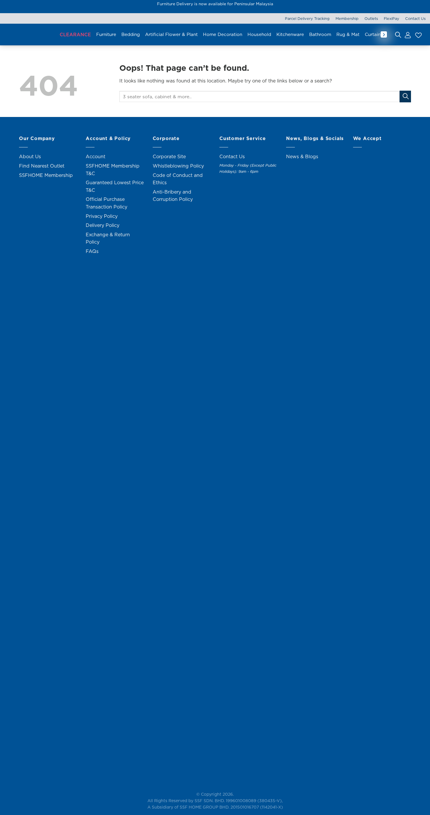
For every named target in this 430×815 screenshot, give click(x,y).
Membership (347, 18)
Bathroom (320, 34)
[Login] (407, 34)
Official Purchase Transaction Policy (106, 203)
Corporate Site (169, 156)
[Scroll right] (383, 34)
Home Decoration (222, 34)
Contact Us (415, 18)
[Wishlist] (417, 34)
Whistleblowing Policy (178, 166)
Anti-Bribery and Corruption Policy (173, 196)
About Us (30, 156)
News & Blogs (302, 156)
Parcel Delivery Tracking (307, 18)
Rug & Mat (348, 34)
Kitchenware (290, 34)
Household (259, 34)
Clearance (75, 34)
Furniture (106, 34)
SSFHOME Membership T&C (113, 170)
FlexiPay (391, 18)
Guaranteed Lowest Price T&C (115, 186)
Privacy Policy (102, 216)
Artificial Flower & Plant (171, 34)
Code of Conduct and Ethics (178, 179)
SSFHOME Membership (46, 175)
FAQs (92, 251)
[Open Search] (398, 34)
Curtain (373, 34)
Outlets (371, 18)
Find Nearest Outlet (41, 166)
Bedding (130, 34)
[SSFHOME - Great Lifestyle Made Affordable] (29, 34)
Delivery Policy (102, 225)
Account (95, 156)
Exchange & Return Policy (108, 238)
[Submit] (405, 96)
